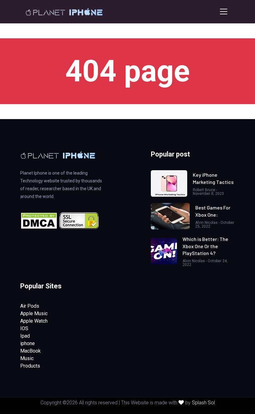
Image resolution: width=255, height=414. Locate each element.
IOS (24, 328)
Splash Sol (203, 403)
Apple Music (34, 313)
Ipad (25, 336)
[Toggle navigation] (223, 11)
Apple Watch (34, 321)
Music (27, 358)
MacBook (30, 351)
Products (30, 366)
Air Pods (29, 306)
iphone (27, 343)
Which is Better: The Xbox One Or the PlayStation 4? (205, 246)
